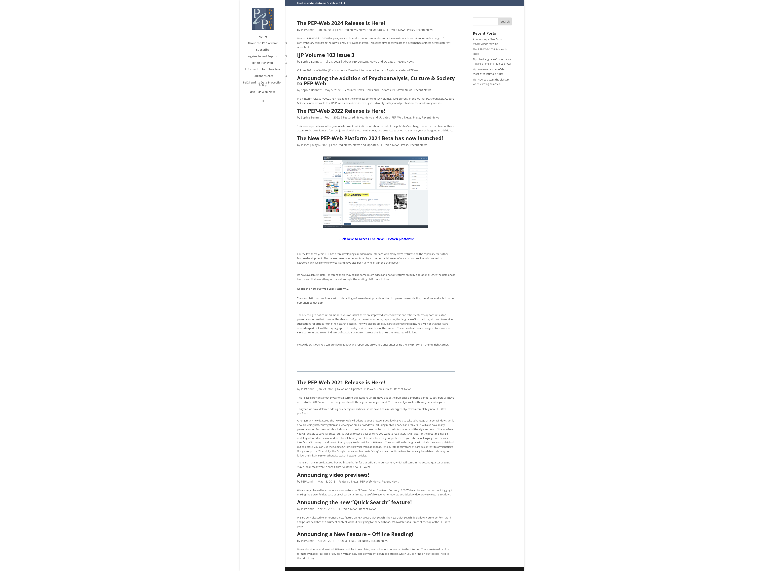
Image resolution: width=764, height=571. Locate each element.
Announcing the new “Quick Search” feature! (354, 502)
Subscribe (262, 49)
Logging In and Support (263, 56)
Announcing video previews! (333, 474)
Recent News (424, 30)
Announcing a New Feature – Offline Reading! (355, 534)
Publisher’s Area (263, 76)
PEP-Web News (395, 30)
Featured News (347, 30)
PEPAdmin (308, 30)
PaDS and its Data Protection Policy (263, 84)
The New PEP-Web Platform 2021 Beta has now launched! (370, 138)
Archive (343, 541)
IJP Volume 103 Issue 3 (325, 54)
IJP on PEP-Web (262, 63)
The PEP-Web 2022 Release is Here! (341, 110)
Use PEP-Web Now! (263, 92)
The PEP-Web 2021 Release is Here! (341, 382)
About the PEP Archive (263, 43)
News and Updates (371, 30)
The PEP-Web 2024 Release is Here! (341, 23)
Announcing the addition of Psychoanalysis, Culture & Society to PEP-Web (376, 81)
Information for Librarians (263, 69)
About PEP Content (355, 61)
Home (263, 36)
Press (410, 30)
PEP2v (305, 145)
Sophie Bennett (311, 61)
